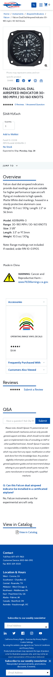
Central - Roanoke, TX (13, 583)
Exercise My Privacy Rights (36, 639)
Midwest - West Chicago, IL (15, 586)
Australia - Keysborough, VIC (15, 604)
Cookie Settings (26, 642)
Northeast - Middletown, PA (15, 590)
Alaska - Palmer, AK (11, 597)
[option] (26, 48)
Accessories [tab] (15, 302)
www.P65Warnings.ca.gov (33, 281)
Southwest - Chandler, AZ (14, 579)
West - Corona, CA (11, 576)
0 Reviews (19, 104)
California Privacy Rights (14, 639)
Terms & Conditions (42, 645)
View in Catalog (28, 532)
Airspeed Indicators (35, 14)
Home (6, 14)
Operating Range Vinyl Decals (26, 336)
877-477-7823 (17, 556)
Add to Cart (26, 351)
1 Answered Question (35, 104)
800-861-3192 (26, 560)
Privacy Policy (28, 648)
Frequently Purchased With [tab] (24, 362)
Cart (49, 4)
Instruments (18, 14)
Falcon (7, 17)
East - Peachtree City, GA (14, 594)
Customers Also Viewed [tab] (22, 369)
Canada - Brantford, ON (13, 601)
